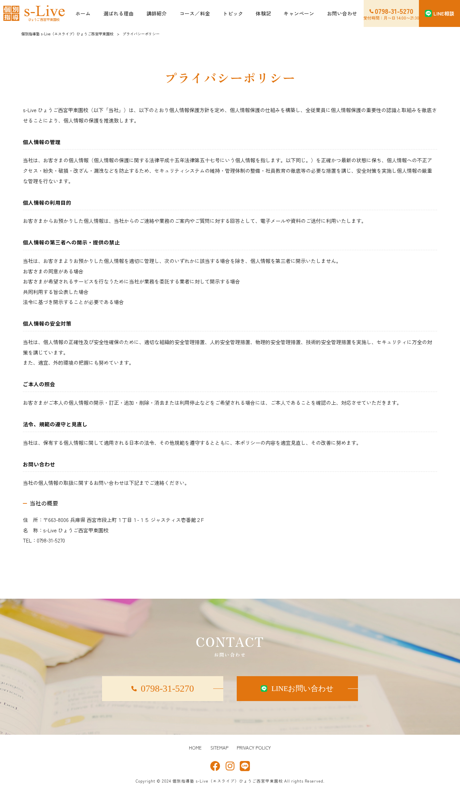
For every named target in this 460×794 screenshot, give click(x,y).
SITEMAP (219, 748)
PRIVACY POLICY (254, 748)
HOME (195, 748)
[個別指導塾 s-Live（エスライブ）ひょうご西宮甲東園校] (34, 13)
